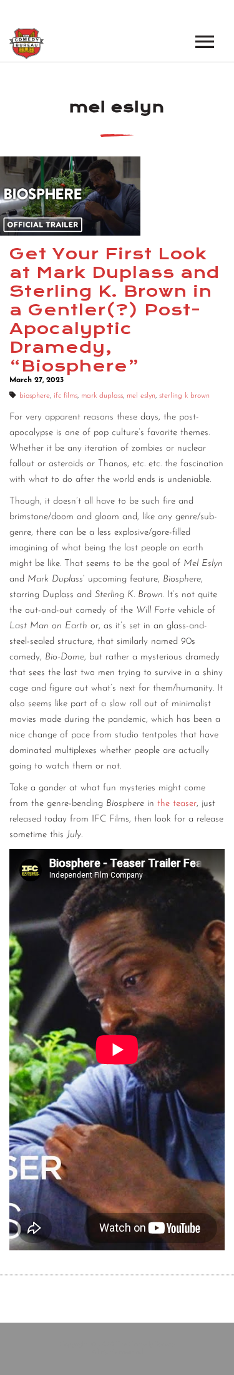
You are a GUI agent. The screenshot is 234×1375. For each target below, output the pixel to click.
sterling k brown (184, 396)
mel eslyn (141, 396)
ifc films (65, 396)
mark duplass (102, 396)
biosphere (34, 396)
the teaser (177, 803)
